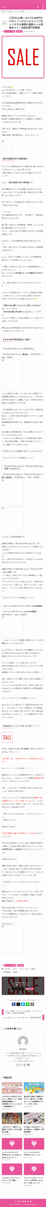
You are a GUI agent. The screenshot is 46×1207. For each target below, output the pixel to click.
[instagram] (24, 1064)
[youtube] (28, 1064)
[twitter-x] (21, 1064)
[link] (17, 1064)
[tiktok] (20, 1202)
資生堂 (15, 972)
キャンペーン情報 (9, 31)
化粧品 (33, 969)
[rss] (28, 1202)
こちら (30, 457)
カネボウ (7, 969)
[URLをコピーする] (32, 1004)
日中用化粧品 (7, 972)
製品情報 (19, 31)
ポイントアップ (23, 969)
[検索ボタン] (38, 7)
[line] (23, 1202)
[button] (14, 1004)
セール (15, 969)
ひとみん (23, 1049)
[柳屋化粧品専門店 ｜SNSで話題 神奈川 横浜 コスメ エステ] (4, 7)
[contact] (31, 1202)
